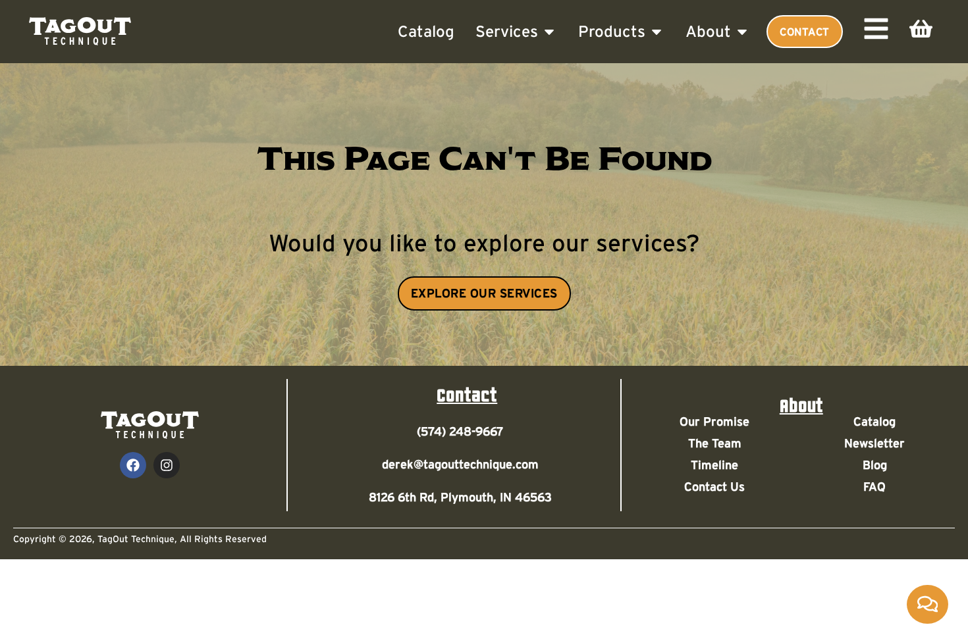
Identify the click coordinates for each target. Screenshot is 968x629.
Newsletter (874, 443)
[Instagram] (166, 465)
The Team (714, 443)
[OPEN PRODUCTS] (656, 31)
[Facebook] (133, 465)
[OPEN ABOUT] (742, 31)
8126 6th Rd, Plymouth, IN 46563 (460, 497)
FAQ (874, 486)
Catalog (874, 421)
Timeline (714, 465)
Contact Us (714, 486)
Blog (875, 465)
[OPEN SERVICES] (549, 31)
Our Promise (714, 421)
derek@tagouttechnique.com (460, 464)
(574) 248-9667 (460, 431)
